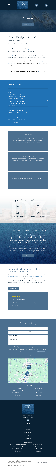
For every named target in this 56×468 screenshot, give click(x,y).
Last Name (31, 327)
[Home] (22, 5)
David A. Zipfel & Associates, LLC (28, 234)
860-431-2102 (28, 417)
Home (27, 426)
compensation (16, 61)
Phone (10, 331)
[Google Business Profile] (28, 420)
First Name (11, 327)
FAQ (28, 435)
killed (29, 49)
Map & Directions (18, 394)
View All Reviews (14, 288)
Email (30, 331)
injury (39, 63)
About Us (28, 429)
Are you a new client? (13, 335)
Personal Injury (28, 432)
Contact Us (28, 438)
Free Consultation (28, 24)
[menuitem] (27, 87)
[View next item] (13, 313)
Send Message (28, 355)
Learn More (28, 146)
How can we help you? (13, 339)
